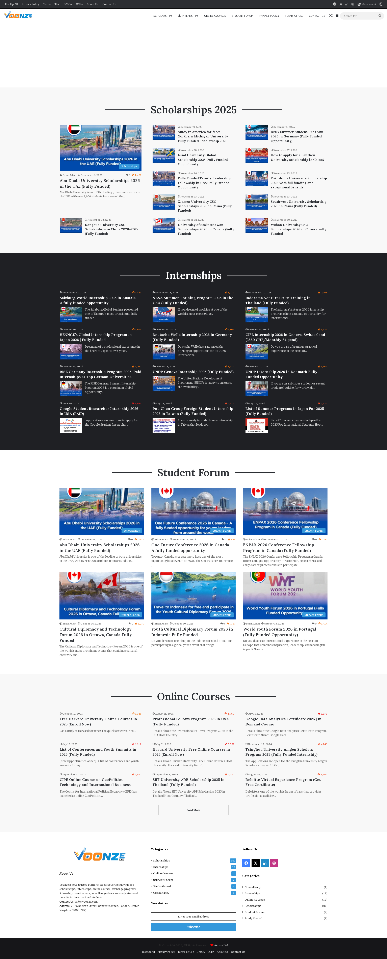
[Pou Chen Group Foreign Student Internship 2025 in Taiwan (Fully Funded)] (164, 425)
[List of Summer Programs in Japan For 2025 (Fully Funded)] (257, 425)
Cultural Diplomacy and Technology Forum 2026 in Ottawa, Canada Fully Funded (95, 635)
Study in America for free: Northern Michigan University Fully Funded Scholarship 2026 (203, 136)
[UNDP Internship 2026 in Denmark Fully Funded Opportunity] (257, 388)
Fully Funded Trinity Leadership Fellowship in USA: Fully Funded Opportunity (204, 182)
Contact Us (109, 4)
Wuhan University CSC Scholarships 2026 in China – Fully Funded (298, 229)
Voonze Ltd (221, 945)
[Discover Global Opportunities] (19, 16)
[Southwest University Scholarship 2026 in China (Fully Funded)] (257, 202)
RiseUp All (11, 4)
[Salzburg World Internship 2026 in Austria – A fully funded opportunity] (71, 314)
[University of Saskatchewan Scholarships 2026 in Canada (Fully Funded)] (164, 225)
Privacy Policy (30, 4)
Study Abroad (162, 886)
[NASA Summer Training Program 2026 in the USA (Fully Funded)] (164, 314)
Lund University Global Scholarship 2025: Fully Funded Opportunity (203, 159)
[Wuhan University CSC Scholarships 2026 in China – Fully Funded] (257, 225)
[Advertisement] (193, 55)
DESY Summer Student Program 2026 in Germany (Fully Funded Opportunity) (297, 136)
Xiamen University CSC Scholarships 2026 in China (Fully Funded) (205, 206)
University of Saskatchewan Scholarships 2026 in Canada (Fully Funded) (206, 229)
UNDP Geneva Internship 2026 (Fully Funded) (193, 371)
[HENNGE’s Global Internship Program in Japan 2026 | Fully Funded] (71, 351)
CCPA (79, 4)
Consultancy (161, 892)
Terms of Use (51, 4)
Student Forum (242, 16)
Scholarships (163, 16)
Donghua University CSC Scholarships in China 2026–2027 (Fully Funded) (111, 229)
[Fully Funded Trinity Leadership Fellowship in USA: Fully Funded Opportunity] (164, 178)
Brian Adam (69, 175)
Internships (190, 16)
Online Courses (215, 16)
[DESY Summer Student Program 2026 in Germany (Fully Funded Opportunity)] (257, 132)
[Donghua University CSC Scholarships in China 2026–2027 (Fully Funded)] (71, 225)
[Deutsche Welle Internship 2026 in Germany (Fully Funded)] (164, 351)
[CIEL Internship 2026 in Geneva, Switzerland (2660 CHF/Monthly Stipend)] (257, 351)
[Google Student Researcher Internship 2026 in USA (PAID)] (71, 425)
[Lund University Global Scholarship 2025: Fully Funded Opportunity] (164, 155)
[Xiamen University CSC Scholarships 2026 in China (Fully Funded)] (164, 202)
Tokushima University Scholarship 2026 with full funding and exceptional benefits (299, 182)
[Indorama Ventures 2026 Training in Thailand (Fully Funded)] (257, 314)
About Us (92, 4)
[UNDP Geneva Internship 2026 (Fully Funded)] (164, 383)
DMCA (68, 4)
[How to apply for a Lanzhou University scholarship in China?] (257, 155)
